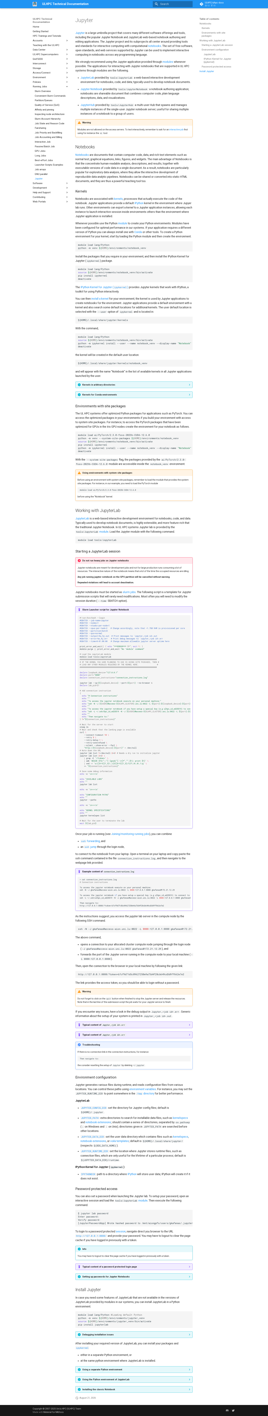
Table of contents (209, 19)
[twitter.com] (233, 1410)
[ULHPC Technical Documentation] (34, 4)
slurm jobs (129, 592)
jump (90, 846)
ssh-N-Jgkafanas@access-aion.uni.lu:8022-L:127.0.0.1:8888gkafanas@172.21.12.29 (135, 928)
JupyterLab (87, 77)
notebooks (154, 46)
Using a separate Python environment (102, 1369)
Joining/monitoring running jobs (130, 834)
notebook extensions (98, 1122)
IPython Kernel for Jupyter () (104, 287)
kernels (118, 198)
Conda (138, 232)
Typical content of (103, 1025)
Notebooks (82, 154)
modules (168, 61)
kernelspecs (180, 1117)
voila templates (119, 1141)
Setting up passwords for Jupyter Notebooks (106, 1276)
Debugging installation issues (98, 1334)
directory (145, 1093)
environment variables (142, 1089)
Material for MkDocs (53, 1412)
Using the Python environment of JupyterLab (105, 1379)
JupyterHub (87, 105)
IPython (138, 203)
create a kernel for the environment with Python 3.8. (134, 395)
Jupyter (80, 32)
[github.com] (227, 1410)
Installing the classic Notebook (98, 1389)
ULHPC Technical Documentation (42, 20)
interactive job (176, 129)
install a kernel (100, 298)
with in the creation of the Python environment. (129, 1390)
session (121, 1231)
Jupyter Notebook (91, 89)
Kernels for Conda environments (99, 394)
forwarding (90, 841)
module (122, 223)
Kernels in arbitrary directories (98, 385)
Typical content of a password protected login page (109, 1266)
